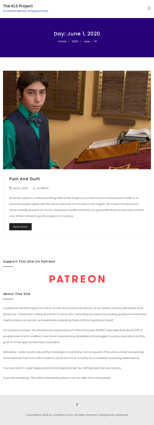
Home (62, 41)
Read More (20, 226)
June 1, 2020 (20, 188)
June (87, 41)
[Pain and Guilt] (77, 120)
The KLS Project (18, 6)
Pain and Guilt (24, 179)
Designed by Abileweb (113, 415)
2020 (75, 41)
